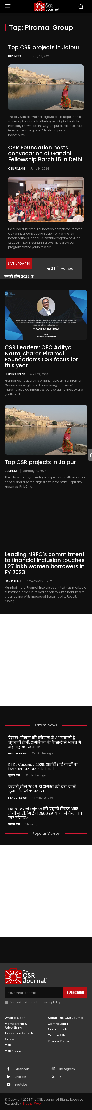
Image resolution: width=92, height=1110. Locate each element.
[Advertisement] (46, 660)
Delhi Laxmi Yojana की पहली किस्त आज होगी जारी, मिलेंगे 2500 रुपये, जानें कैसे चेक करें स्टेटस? (46, 813)
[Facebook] (8, 1069)
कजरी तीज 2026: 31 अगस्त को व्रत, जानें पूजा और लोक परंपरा (42, 789)
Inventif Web (32, 1103)
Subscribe (75, 992)
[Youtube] (8, 1085)
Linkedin (20, 1077)
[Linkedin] (8, 1077)
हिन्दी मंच (14, 775)
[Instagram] (53, 1069)
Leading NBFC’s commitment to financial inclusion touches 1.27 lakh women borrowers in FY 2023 (44, 563)
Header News (17, 753)
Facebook (22, 1069)
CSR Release (16, 168)
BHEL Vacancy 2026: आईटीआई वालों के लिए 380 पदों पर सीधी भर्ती (43, 767)
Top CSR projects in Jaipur (43, 47)
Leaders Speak (15, 374)
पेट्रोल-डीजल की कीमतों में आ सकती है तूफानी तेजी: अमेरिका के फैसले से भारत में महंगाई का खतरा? (44, 742)
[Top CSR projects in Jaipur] (46, 87)
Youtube (21, 1085)
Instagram (67, 1069)
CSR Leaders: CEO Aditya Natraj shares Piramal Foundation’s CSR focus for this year (41, 356)
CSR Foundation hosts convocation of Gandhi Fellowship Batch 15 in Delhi (45, 153)
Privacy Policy (52, 1002)
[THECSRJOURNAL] (47, 6)
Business (14, 56)
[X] (53, 1077)
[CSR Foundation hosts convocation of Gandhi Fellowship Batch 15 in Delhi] (46, 199)
